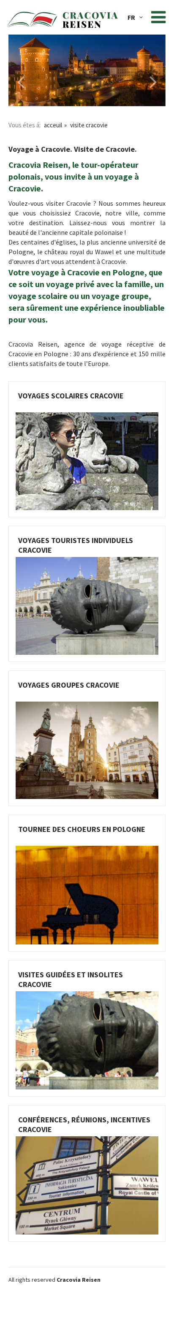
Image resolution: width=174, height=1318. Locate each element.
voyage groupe (120, 295)
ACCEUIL (53, 125)
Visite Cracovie (89, 125)
